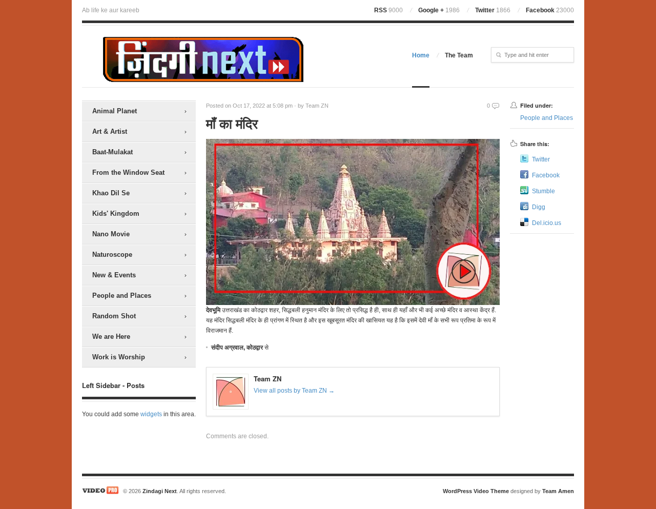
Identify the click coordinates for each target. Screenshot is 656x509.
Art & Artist (109, 131)
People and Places (121, 295)
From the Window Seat (128, 172)
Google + (439, 10)
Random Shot (114, 316)
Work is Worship (118, 357)
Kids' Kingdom (115, 213)
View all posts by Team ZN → (294, 390)
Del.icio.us (546, 223)
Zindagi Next (159, 491)
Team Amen (558, 491)
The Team (459, 55)
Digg (538, 207)
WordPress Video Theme (476, 491)
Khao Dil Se (111, 193)
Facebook (550, 10)
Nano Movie (111, 234)
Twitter (492, 10)
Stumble (543, 191)
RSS (388, 10)
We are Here (111, 336)
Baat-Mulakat (112, 152)
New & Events (114, 275)
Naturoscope (112, 254)
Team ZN (317, 106)
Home (420, 55)
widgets (151, 414)
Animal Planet (114, 111)
